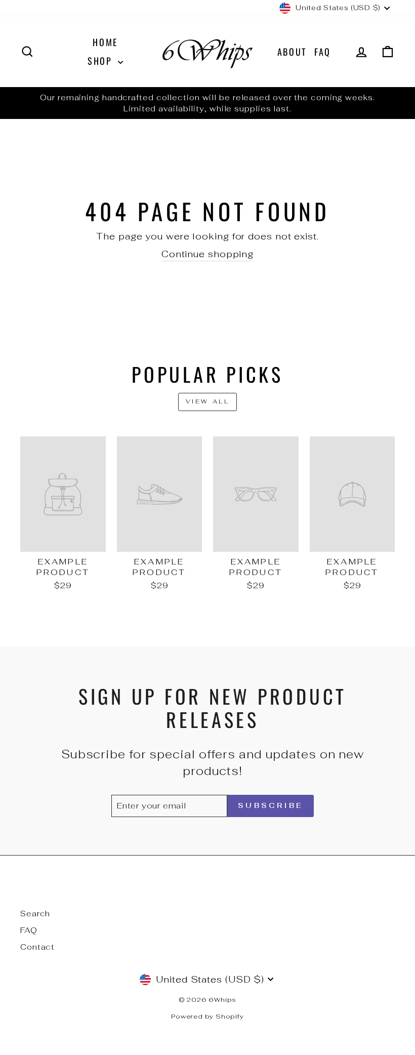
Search (35, 913)
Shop (102, 60)
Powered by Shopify (207, 1016)
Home (105, 42)
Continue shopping (207, 254)
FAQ (322, 51)
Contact (37, 947)
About (292, 51)
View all (208, 401)
